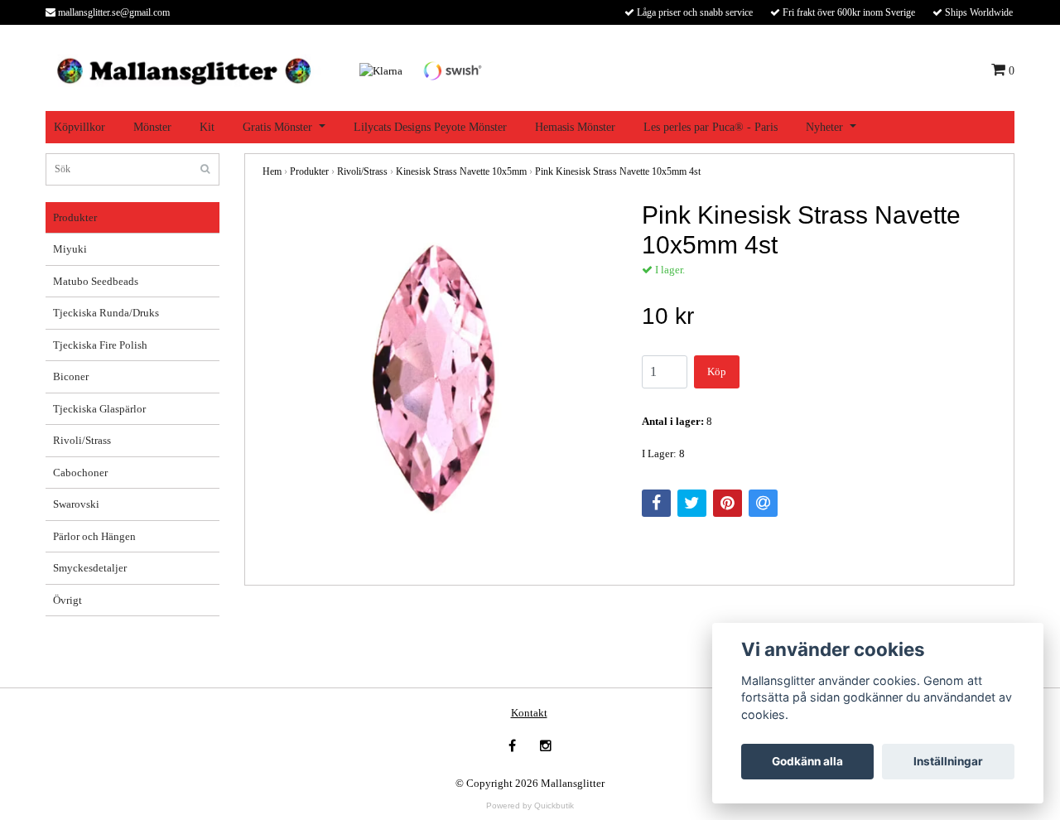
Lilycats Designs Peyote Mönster (430, 127)
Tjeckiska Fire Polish (100, 345)
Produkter (75, 217)
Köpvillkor (79, 127)
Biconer (71, 376)
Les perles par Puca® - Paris (710, 127)
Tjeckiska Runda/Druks (106, 312)
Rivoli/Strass (82, 440)
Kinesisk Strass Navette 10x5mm (461, 171)
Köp (716, 371)
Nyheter (824, 127)
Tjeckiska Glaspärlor (99, 409)
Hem (272, 171)
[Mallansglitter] (183, 69)
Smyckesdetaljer (90, 568)
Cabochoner (80, 472)
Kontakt (529, 713)
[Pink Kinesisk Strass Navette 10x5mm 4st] (440, 377)
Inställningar (948, 761)
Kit (207, 127)
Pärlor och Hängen (94, 536)
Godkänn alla (807, 761)
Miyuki (70, 249)
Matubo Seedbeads (95, 281)
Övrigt (67, 600)
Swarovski (76, 504)
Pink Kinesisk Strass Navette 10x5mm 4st (618, 171)
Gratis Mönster (277, 127)
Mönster (152, 127)
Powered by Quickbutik (530, 805)
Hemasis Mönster (575, 127)
